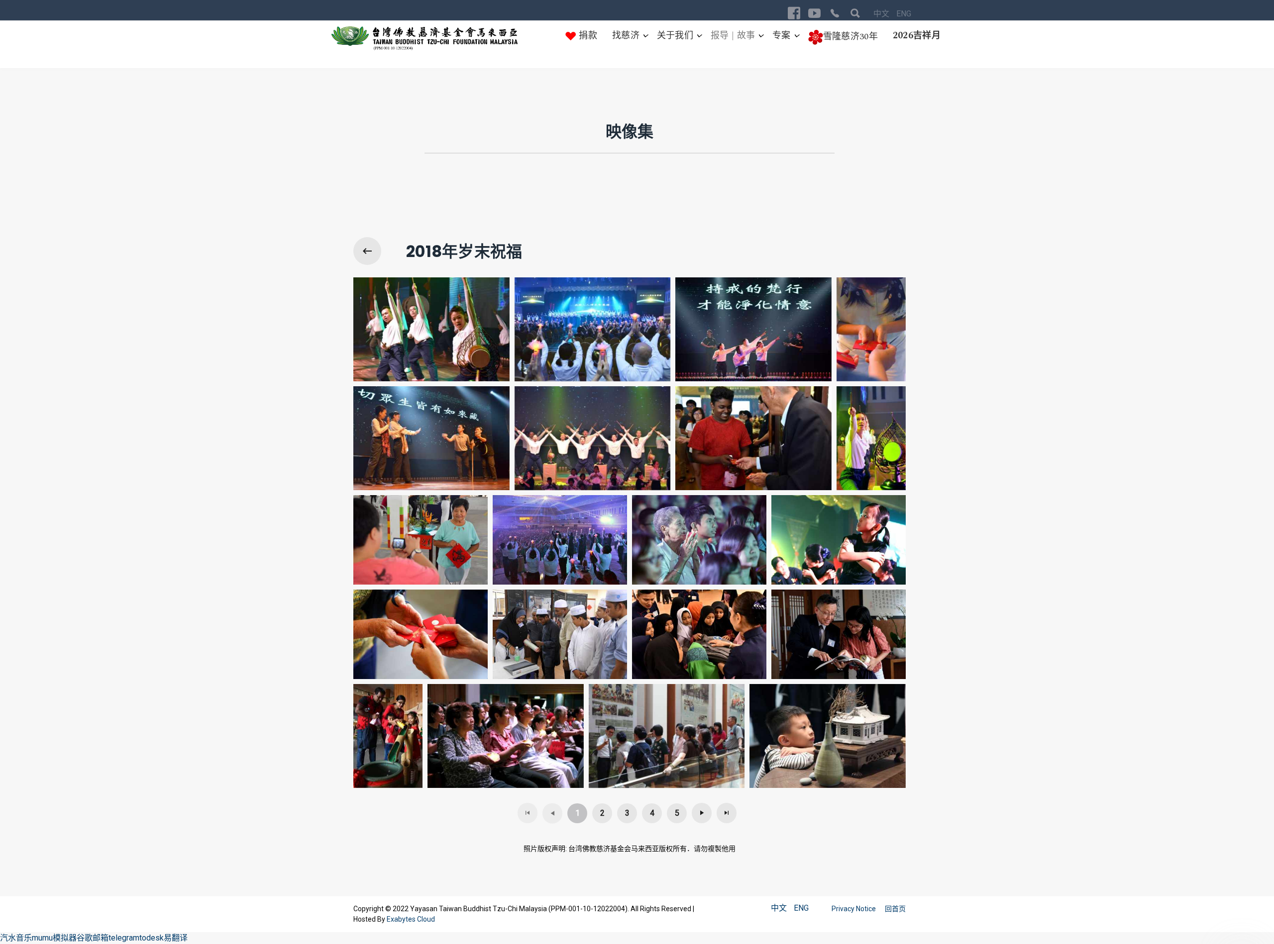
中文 (882, 13)
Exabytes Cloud (411, 919)
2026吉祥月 (917, 35)
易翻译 (176, 938)
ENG (903, 13)
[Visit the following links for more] (794, 13)
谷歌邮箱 (92, 938)
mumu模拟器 (54, 938)
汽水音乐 (16, 938)
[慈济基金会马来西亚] (425, 38)
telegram (123, 938)
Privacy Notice (854, 909)
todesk (151, 938)
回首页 (895, 909)
